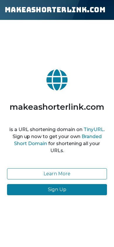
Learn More (57, 173)
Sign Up (57, 189)
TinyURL (94, 129)
